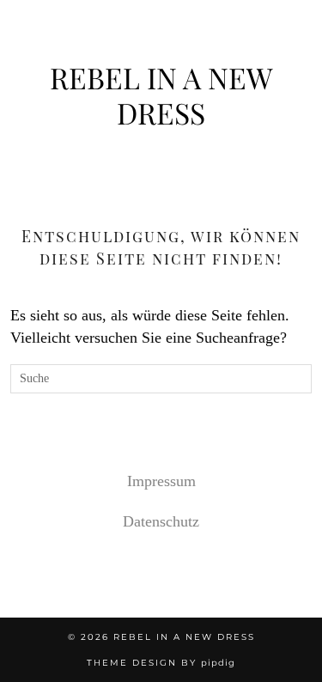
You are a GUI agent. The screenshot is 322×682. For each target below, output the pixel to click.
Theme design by (161, 662)
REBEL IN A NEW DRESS (161, 94)
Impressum (161, 481)
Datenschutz (161, 521)
